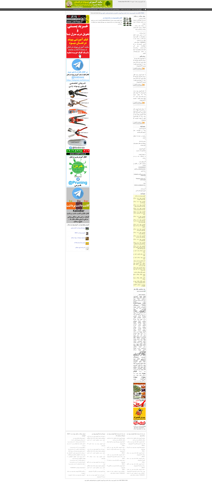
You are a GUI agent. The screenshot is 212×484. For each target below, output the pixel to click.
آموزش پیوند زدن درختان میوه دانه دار (139, 202)
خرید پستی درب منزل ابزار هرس (139, 327)
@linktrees (143, 175)
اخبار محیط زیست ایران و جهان (139, 251)
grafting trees (139, 301)
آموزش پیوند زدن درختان (140, 195)
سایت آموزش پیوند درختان (139, 352)
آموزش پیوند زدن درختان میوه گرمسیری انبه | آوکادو (139, 243)
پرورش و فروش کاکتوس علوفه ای (139, 285)
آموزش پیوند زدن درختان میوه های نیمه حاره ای (139, 236)
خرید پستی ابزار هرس (139, 320)
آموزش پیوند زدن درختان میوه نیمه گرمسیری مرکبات (139, 209)
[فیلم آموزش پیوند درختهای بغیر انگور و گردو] (139, 124)
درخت (134, 349)
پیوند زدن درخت (137, 380)
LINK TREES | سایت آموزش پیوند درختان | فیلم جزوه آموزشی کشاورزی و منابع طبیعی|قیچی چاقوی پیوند (104, 480)
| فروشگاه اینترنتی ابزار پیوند (139, 306)
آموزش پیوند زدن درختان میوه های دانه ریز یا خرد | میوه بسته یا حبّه (139, 221)
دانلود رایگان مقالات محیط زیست (139, 278)
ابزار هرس (137, 316)
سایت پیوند (143, 355)
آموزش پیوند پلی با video (80, 232)
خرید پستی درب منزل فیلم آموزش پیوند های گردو (139, 333)
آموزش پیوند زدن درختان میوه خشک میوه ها (139, 198)
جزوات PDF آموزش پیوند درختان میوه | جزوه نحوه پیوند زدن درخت (139, 264)
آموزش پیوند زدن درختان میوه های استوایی (139, 217)
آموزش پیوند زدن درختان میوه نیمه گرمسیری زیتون (139, 205)
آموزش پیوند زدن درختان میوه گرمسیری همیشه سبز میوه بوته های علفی (139, 247)
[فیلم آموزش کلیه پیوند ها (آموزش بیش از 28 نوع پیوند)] (139, 69)
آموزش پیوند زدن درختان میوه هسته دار (139, 240)
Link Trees (143, 304)
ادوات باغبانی (141, 317)
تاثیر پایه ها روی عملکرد (80, 247)
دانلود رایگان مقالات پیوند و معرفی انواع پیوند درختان (139, 282)
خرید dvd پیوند (141, 319)
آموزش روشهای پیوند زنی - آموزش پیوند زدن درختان (78, 224)
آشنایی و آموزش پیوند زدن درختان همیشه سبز (112, 17)
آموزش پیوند (139, 309)
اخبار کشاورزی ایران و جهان (139, 260)
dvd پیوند (136, 299)
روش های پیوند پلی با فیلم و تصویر (78, 227)
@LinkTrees (143, 179)
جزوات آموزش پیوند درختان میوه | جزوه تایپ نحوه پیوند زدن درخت (139, 269)
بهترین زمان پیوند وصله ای (79, 242)
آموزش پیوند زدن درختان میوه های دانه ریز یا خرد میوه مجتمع (139, 225)
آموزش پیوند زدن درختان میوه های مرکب (139, 233)
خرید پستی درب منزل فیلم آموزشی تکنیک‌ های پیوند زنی (139, 337)
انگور (134, 317)
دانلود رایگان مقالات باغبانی (139, 272)
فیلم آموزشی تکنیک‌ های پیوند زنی (139, 368)
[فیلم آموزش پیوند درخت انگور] (139, 86)
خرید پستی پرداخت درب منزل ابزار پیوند (139, 348)
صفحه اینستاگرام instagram (140, 174)
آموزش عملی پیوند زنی (139, 308)
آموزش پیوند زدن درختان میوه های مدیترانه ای (139, 229)
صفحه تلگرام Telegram (141, 178)
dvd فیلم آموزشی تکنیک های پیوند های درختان (139, 298)
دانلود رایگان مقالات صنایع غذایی (139, 275)
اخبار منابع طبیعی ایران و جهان (139, 254)
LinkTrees (137, 303)
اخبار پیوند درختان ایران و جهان (139, 258)
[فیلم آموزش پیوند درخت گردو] (139, 104)
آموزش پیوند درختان (139, 311)
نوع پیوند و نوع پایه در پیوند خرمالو (78, 237)
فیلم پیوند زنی (137, 375)
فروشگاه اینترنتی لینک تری (139, 357)
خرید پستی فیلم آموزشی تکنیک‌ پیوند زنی (139, 340)
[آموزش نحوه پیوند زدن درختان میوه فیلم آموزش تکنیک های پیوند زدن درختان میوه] (139, 428)
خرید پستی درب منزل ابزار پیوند (139, 330)
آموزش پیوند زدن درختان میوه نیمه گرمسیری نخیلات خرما (139, 213)
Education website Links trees (139, 300)
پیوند (143, 376)
